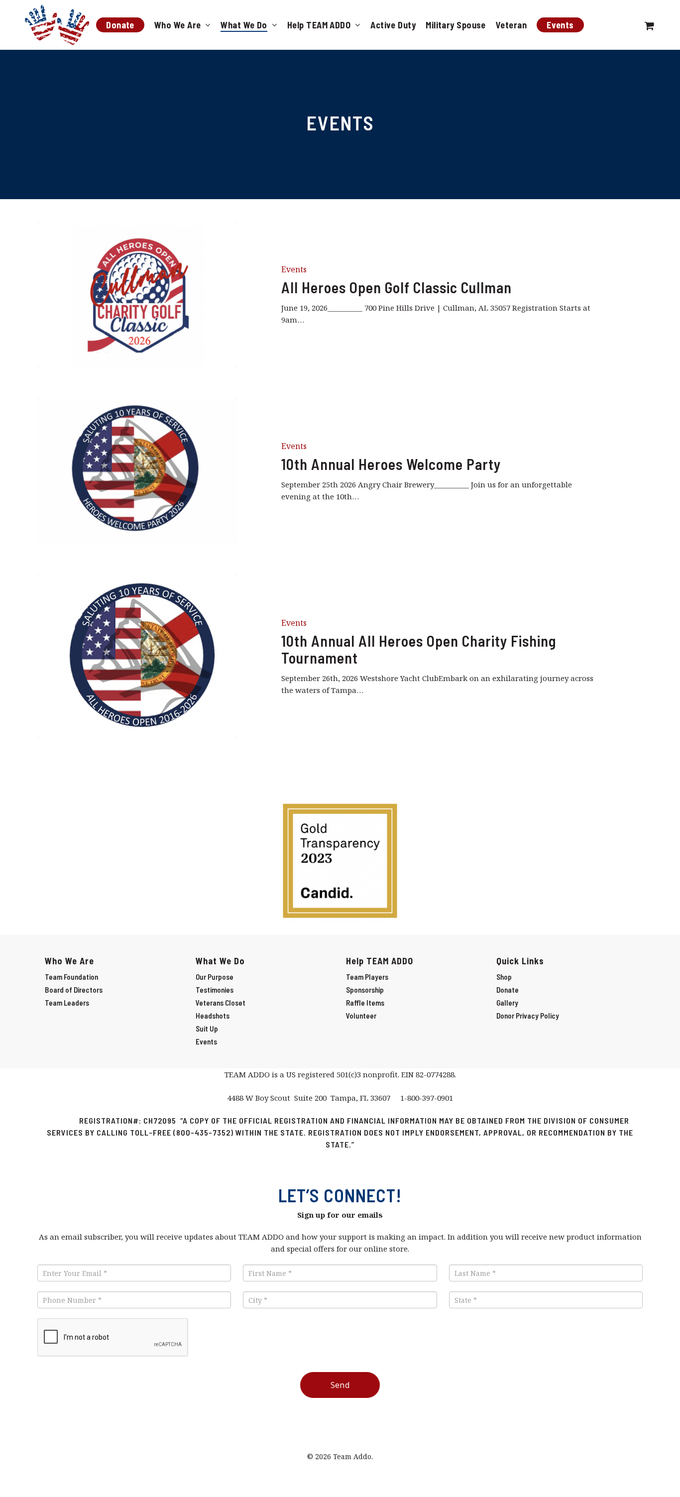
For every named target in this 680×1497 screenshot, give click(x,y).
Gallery (507, 1002)
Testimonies (214, 989)
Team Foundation (71, 976)
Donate (507, 989)
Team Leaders (67, 1002)
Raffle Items (365, 1002)
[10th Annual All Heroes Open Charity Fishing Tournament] (137, 656)
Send (340, 1385)
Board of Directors (74, 989)
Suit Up (207, 1028)
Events (294, 269)
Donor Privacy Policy (527, 1015)
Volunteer (361, 1015)
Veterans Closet (220, 1002)
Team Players (367, 976)
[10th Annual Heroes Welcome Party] (137, 471)
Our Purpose (214, 976)
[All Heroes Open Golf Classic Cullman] (137, 294)
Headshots (212, 1015)
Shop (504, 976)
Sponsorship (365, 989)
